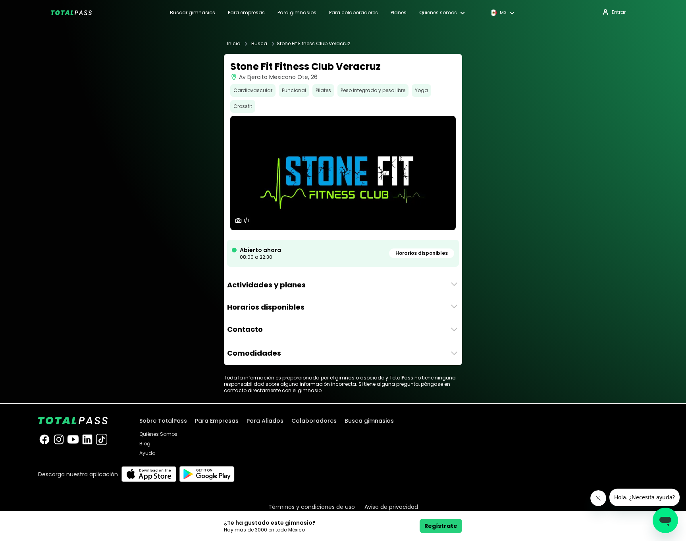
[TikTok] (101, 439)
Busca (259, 43)
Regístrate (440, 526)
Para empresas (246, 13)
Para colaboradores (353, 13)
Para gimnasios (296, 13)
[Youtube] (73, 439)
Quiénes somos (438, 12)
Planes (399, 13)
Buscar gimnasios (192, 13)
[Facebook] (44, 439)
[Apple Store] (148, 474)
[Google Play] (207, 474)
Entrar (619, 12)
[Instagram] (58, 439)
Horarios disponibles (421, 253)
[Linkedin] (87, 439)
